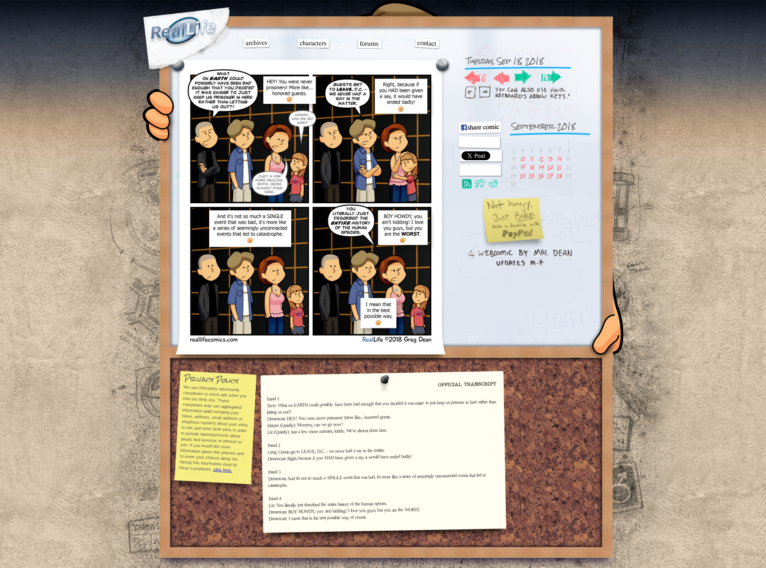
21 (559, 167)
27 (550, 175)
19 (541, 167)
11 (532, 158)
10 (522, 158)
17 (522, 167)
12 (541, 158)
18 (532, 167)
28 (559, 175)
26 (541, 175)
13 (550, 158)
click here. (222, 470)
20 (550, 167)
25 (532, 175)
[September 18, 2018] (310, 341)
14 (559, 158)
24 (522, 175)
